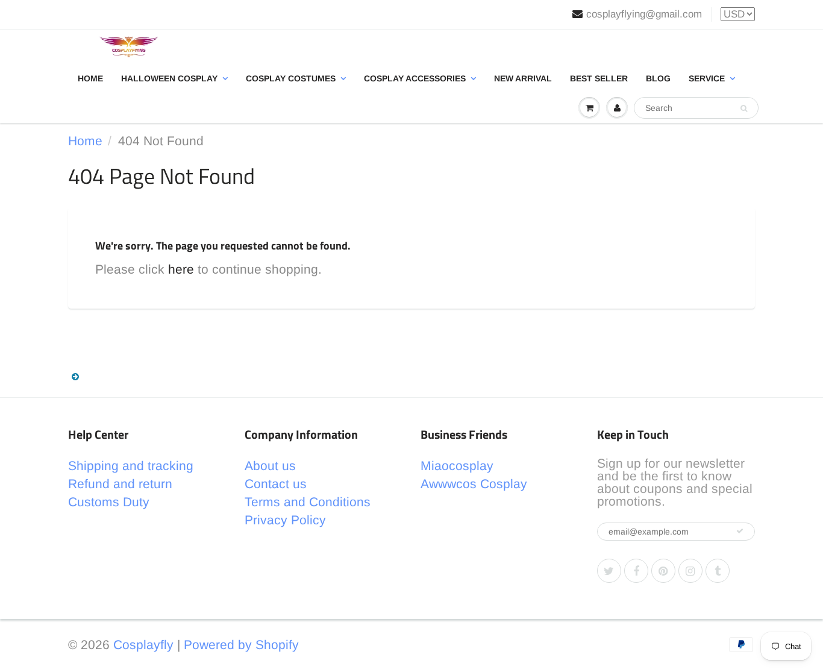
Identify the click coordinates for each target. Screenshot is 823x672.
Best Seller (599, 78)
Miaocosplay (457, 466)
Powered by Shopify (241, 645)
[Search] (744, 108)
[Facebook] (636, 571)
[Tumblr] (718, 571)
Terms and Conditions (308, 502)
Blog (658, 78)
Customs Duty (108, 502)
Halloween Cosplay (169, 78)
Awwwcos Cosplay (474, 484)
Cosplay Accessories (415, 78)
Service (707, 78)
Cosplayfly (143, 645)
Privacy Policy (285, 520)
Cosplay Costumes (291, 78)
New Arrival (523, 78)
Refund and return (120, 484)
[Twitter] (609, 571)
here (181, 269)
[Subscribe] (740, 531)
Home (90, 78)
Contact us (276, 484)
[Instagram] (690, 571)
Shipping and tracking (130, 466)
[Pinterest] (663, 571)
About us (270, 466)
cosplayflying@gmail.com (644, 14)
